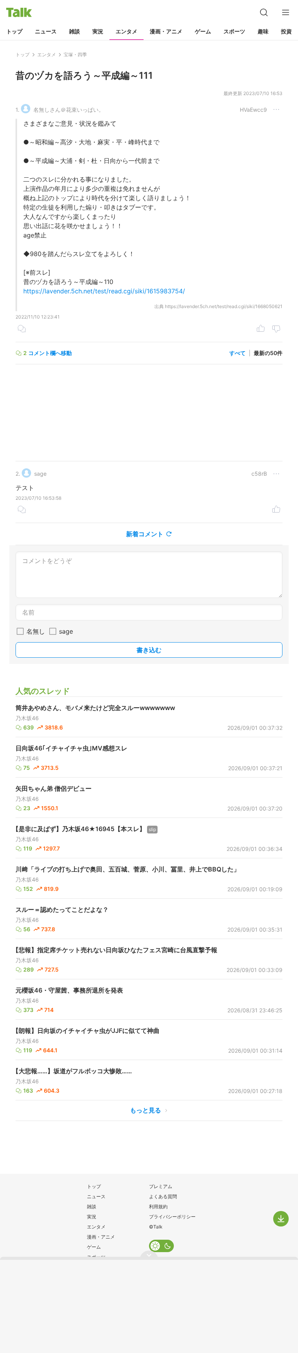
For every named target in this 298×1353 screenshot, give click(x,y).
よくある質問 (163, 1196)
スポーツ (234, 31)
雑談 (74, 31)
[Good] (261, 329)
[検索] (264, 12)
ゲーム (203, 31)
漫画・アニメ (166, 31)
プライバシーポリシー (172, 1217)
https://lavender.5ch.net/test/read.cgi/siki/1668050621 (223, 306)
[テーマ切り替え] (161, 1246)
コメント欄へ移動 (50, 353)
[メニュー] (285, 12)
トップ (14, 31)
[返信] (22, 329)
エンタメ (126, 31)
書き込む (149, 650)
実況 (97, 31)
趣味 (263, 31)
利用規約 (158, 1206)
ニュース (46, 31)
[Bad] (276, 329)
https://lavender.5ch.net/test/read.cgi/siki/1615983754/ (104, 291)
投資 (286, 31)
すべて (237, 353)
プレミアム (160, 1186)
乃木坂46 (27, 718)
